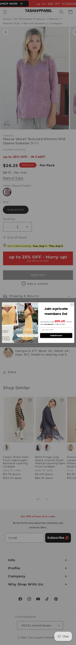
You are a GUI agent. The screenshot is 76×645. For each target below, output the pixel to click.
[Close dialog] (71, 304)
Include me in (56, 335)
